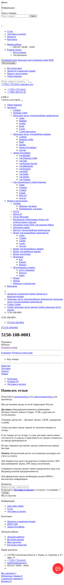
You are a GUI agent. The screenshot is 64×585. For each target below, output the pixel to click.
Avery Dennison (27, 270)
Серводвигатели (27, 131)
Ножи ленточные (22, 254)
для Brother (24, 155)
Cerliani (17, 110)
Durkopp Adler (20, 113)
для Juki (23, 161)
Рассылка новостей (17, 545)
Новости (11, 36)
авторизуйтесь (21, 396)
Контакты (12, 39)
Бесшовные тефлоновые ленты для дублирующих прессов (31, 220)
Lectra (22, 129)
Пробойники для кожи (30, 208)
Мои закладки (14, 542)
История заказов (15, 539)
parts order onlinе (15, 506)
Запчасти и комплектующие (21, 71)
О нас (10, 31)
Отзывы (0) (13, 381)
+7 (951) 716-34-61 (16, 89)
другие (22, 150)
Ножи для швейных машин (27, 251)
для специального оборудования (29, 182)
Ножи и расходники (17, 73)
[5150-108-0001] (15, 322)
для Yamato (24, 179)
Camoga (23, 187)
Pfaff (21, 142)
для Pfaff (23, 171)
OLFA (16, 211)
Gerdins (17, 203)
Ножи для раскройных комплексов (31, 232)
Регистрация (19, 52)
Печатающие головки (24, 267)
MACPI (23, 195)
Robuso (22, 264)
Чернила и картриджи (24, 283)
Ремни (16, 278)
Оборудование (14, 76)
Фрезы (16, 280)
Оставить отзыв (9, 347)
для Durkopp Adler (28, 158)
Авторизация (19, 55)
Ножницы (18, 256)
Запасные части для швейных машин (32, 134)
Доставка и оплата (16, 34)
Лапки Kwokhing (27, 147)
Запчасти (11, 107)
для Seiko (23, 174)
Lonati (22, 192)
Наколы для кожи (28, 206)
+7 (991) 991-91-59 (16, 92)
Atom (21, 118)
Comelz (22, 190)
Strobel (22, 145)
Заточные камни (21, 227)
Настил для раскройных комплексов (31, 230)
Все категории (14, 68)
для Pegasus (25, 169)
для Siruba (24, 177)
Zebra (22, 275)
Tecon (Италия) (20, 216)
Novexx (23, 272)
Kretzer (22, 262)
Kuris (21, 126)
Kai (20, 259)
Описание (12, 379)
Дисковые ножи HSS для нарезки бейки (33, 224)
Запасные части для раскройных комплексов (35, 115)
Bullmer (23, 121)
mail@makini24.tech (17, 563)
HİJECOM (12, 524)
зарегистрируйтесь (43, 396)
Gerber (22, 123)
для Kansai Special (28, 163)
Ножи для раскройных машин (28, 248)
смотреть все (26, 84)
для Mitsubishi (26, 166)
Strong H (17, 214)
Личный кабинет (15, 537)
